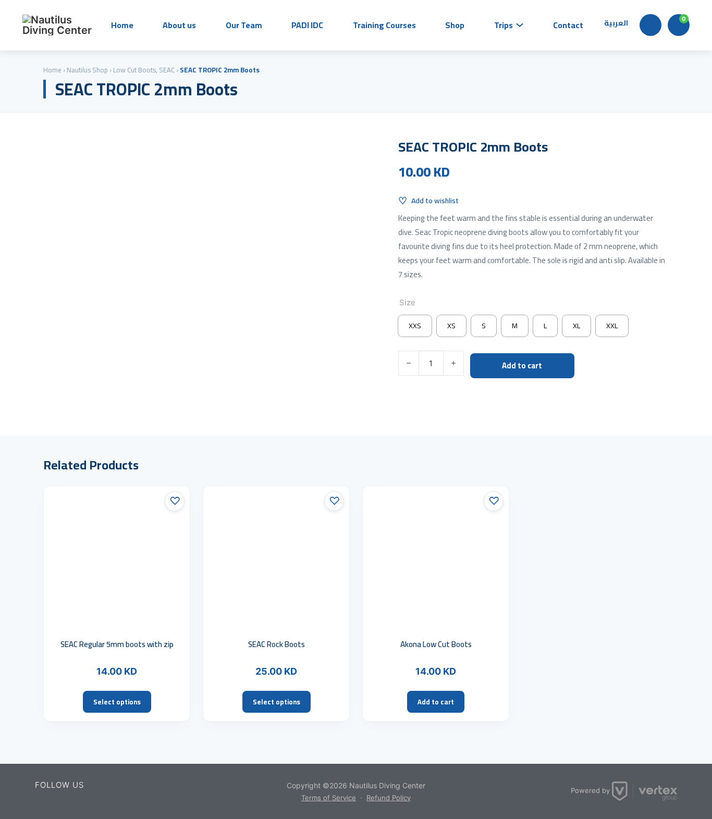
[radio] (415, 326)
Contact (568, 25)
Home (122, 25)
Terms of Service (328, 797)
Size (407, 302)
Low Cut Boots (134, 70)
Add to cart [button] (436, 702)
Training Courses (384, 25)
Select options (117, 702)
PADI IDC (307, 25)
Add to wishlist (435, 200)
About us (179, 25)
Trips (503, 25)
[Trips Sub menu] (519, 25)
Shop (454, 25)
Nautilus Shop (87, 70)
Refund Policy (388, 797)
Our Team (244, 25)
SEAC (167, 70)
